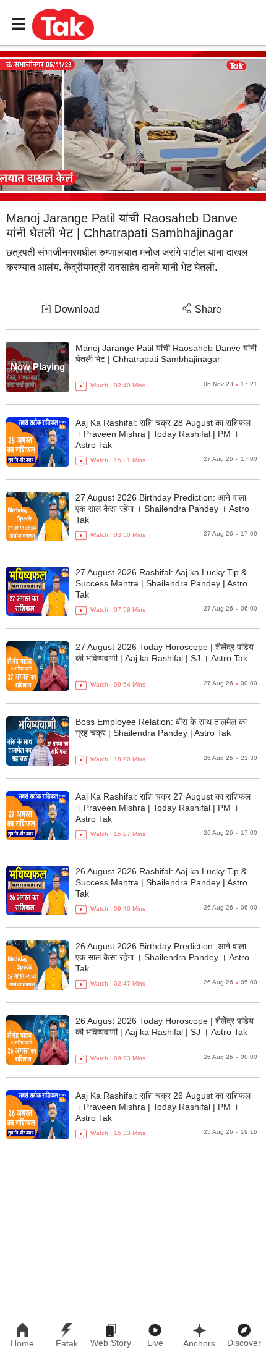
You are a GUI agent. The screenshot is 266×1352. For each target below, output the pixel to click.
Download (77, 309)
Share (208, 309)
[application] (133, 126)
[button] (63, 23)
